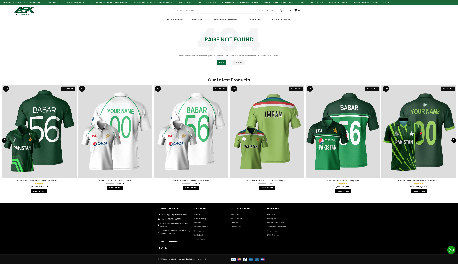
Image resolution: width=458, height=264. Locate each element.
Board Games (236, 218)
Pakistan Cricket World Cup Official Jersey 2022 (343, 180)
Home (221, 63)
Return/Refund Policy (276, 223)
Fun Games (235, 223)
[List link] (174, 214)
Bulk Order (271, 214)
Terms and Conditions (276, 227)
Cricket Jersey (200, 218)
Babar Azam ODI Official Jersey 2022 (267, 180)
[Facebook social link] (159, 248)
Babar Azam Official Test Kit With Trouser (115, 180)
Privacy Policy (272, 218)
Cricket (197, 214)
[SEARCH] (281, 10)
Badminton (199, 231)
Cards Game (236, 227)
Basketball (198, 235)
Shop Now (238, 63)
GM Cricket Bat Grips (419, 180)
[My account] (290, 10)
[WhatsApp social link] (165, 248)
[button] (419, 188)
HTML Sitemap (273, 235)
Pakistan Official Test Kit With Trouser (39, 180)
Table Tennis (199, 239)
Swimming (235, 214)
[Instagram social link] (162, 248)
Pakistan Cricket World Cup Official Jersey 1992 (191, 180)
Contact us (272, 231)
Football (197, 223)
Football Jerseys (201, 227)
